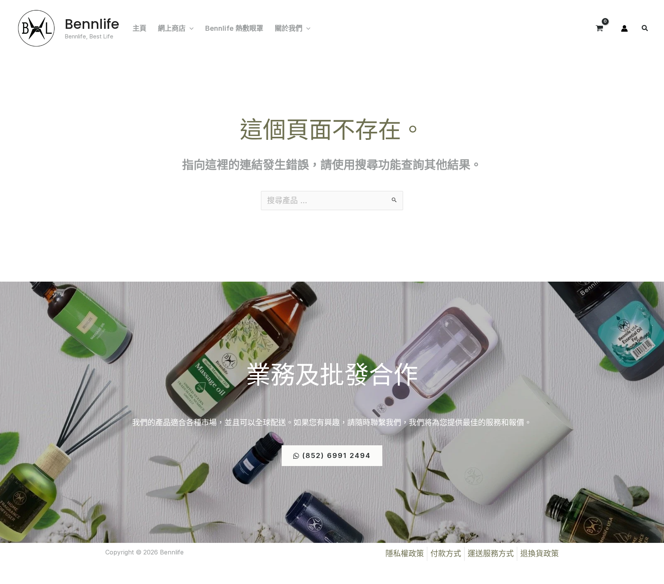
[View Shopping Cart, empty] (599, 28)
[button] (190, 28)
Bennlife (92, 24)
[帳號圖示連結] (624, 28)
